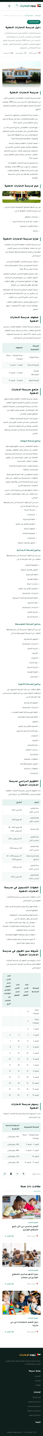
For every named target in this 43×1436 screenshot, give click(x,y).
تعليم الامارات (28, 16)
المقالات (38, 1385)
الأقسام (38, 1381)
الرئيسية (38, 16)
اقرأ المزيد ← (9, 1236)
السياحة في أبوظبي (34, 1402)
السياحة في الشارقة (34, 1411)
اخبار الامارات (36, 1397)
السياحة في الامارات (34, 1406)
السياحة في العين (35, 1415)
